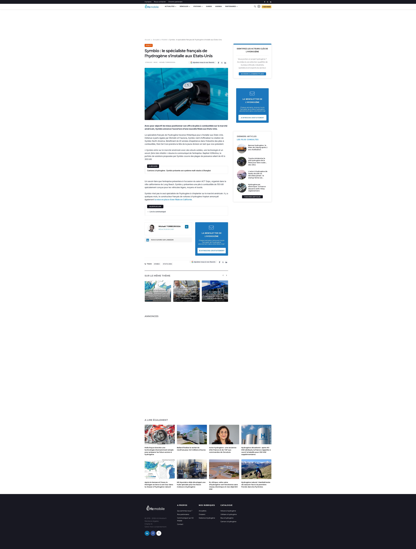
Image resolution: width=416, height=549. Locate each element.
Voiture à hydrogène (228, 511)
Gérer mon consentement (155, 527)
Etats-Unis (167, 264)
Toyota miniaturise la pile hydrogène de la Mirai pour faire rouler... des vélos (257, 161)
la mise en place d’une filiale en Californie (173, 199)
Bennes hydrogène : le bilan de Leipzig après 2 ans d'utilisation (257, 147)
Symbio (157, 264)
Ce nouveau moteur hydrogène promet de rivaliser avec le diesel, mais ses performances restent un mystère (186, 293)
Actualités (202, 511)
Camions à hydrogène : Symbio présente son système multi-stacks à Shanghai (179, 170)
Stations (197, 6)
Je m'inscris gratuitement (212, 251)
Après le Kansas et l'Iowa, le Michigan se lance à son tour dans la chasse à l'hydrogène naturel (157, 294)
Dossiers (202, 514)
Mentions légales (152, 521)
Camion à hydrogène (228, 522)
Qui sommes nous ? (184, 511)
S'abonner (266, 7)
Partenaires (230, 6)
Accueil (147, 40)
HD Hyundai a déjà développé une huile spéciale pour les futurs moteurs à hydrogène (191, 484)
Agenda (218, 6)
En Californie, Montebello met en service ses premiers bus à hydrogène (215, 295)
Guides (209, 6)
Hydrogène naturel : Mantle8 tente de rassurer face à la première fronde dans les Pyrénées (255, 484)
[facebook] (264, 2)
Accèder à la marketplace (252, 74)
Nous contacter (160, 2)
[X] (222, 62)
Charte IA (148, 524)
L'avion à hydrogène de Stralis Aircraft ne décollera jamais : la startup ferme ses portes (257, 175)
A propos (148, 2)
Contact (180, 524)
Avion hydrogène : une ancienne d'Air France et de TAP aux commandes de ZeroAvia (222, 450)
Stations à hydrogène (207, 518)
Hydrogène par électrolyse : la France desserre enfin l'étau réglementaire (257, 188)
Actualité (156, 40)
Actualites (169, 6)
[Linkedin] (225, 62)
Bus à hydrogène (226, 518)
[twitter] (267, 2)
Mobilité (164, 40)
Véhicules (184, 6)
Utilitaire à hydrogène (228, 514)
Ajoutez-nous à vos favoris (203, 62)
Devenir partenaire (175, 2)
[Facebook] (218, 62)
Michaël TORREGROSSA (167, 62)
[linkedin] (270, 2)
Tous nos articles (252, 197)
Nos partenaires (183, 514)
